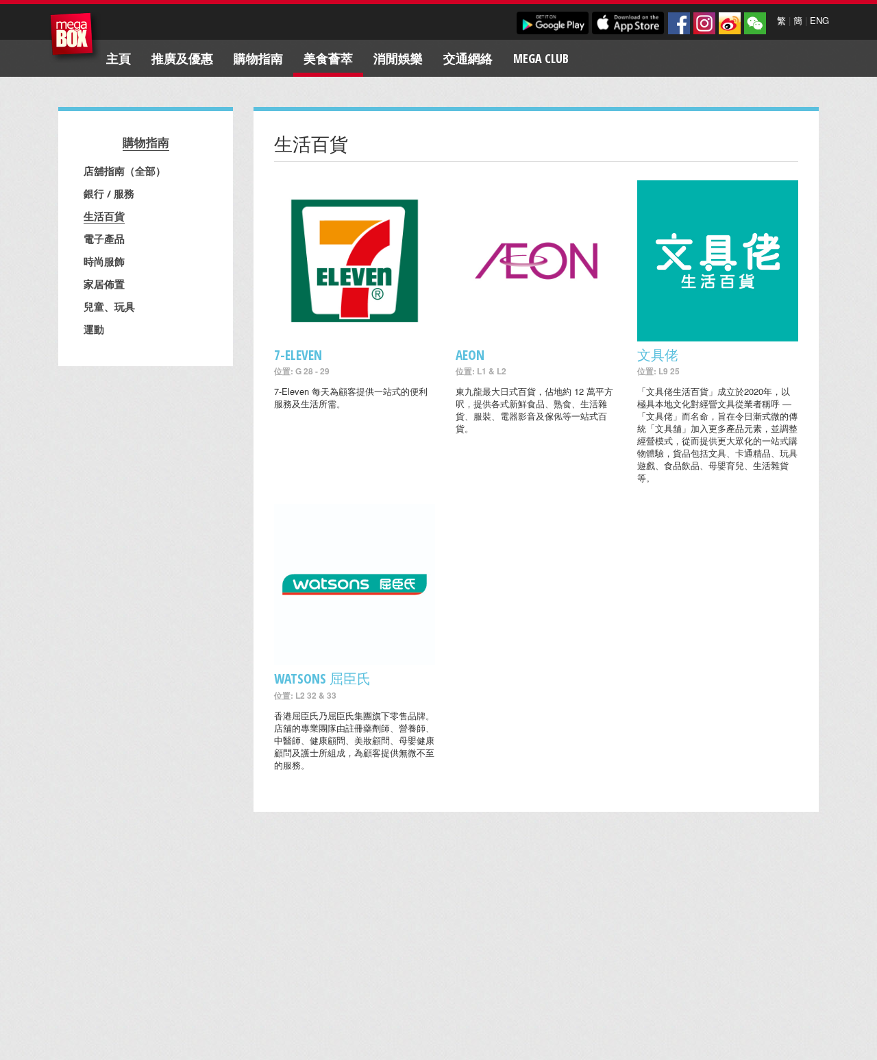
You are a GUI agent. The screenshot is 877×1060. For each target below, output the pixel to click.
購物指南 (258, 58)
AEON (470, 355)
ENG (819, 20)
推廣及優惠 (182, 58)
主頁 (118, 58)
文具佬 (657, 355)
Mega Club (541, 58)
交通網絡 (468, 58)
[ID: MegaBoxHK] (755, 23)
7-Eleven (298, 355)
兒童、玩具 (109, 306)
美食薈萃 (328, 58)
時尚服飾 (104, 261)
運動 (94, 329)
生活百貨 (104, 216)
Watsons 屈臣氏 (322, 678)
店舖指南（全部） (125, 171)
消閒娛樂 (398, 58)
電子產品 (104, 238)
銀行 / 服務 (109, 193)
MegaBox (75, 37)
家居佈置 (104, 284)
